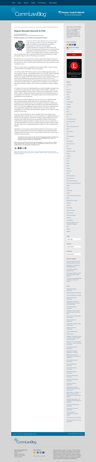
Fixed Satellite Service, (21, 151)
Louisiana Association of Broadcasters (72, 347)
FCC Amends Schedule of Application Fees (72, 270)
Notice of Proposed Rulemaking (73, 183)
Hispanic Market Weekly (72, 331)
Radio (68, 198)
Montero (68, 168)
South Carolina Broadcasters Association (73, 405)
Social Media (69, 207)
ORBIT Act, (37, 152)
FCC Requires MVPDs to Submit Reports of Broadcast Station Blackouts (74, 275)
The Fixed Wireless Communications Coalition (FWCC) (72, 414)
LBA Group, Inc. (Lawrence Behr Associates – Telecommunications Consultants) (74, 343)
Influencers (69, 148)
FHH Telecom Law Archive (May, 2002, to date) (74, 316)
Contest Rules (70, 101)
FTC (68, 146)
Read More (69, 37)
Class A (68, 99)
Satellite (68, 205)
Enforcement (69, 114)
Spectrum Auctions (71, 210)
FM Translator (70, 141)
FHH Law (17, 34)
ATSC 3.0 (69, 89)
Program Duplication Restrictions (74, 195)
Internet (68, 153)
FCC (68, 116)
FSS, (27, 151)
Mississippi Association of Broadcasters (72, 361)
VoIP (68, 226)
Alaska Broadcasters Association (74, 292)
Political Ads (69, 190)
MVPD (68, 173)
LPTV (68, 161)
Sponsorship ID (70, 212)
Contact (33, 2)
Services (26, 2)
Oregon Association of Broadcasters (71, 384)
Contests (69, 104)
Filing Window (70, 131)
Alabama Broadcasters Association (72, 289)
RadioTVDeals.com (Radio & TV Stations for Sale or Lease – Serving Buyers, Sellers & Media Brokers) (74, 394)
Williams (68, 229)
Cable (68, 94)
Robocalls (69, 203)
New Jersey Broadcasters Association (72, 376)
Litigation (69, 156)
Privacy (68, 193)
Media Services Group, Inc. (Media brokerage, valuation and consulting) (74, 356)
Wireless (68, 231)
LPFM (68, 158)
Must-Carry (69, 170)
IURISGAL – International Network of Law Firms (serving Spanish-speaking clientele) (74, 338)
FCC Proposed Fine (71, 121)
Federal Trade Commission (72, 126)
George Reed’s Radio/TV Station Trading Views (74, 324)
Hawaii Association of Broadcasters (71, 328)
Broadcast (69, 92)
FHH (68, 129)
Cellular (68, 97)
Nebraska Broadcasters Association (72, 372)
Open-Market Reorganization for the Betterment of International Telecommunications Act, (35, 152)
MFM (68, 166)
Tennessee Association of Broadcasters (72, 409)
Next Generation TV (71, 175)
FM (67, 138)
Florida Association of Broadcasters (71, 320)
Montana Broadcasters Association (71, 368)
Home (13, 2)
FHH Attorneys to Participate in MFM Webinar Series (73, 266)
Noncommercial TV (71, 178)
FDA (68, 124)
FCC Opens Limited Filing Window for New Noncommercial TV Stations (74, 280)
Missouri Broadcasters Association (71, 364)
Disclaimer (43, 456)
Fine (68, 133)
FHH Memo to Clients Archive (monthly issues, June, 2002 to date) (73, 312)
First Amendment (70, 136)
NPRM (68, 185)
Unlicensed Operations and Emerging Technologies (30, 27)
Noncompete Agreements (72, 180)
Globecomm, (31, 151)
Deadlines (69, 106)
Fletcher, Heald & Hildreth (72, 13)
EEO (68, 111)
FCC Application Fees (71, 119)
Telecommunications (71, 215)
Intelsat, (39, 151)
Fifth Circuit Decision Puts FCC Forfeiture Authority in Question (73, 262)
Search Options (53, 2)
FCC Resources (42, 2)
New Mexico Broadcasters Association (72, 380)
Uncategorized (70, 220)
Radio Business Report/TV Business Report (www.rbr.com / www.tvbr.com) (74, 389)
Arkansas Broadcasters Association (72, 298)
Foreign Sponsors (70, 143)
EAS (68, 109)
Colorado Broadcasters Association (72, 307)
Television (69, 217)
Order (68, 188)
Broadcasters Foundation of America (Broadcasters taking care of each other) (73, 303)
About (19, 2)
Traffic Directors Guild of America (74, 417)
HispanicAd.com (70, 334)
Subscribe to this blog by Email (73, 48)
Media (68, 163)
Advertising (69, 84)
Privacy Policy (36, 456)
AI (67, 87)
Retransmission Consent (72, 200)
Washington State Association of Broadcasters (74, 420)
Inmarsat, (36, 151)
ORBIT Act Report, (43, 152)
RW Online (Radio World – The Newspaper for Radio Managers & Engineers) (74, 401)
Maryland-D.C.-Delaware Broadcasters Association (72, 351)
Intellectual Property (71, 151)
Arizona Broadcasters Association (74, 295)
